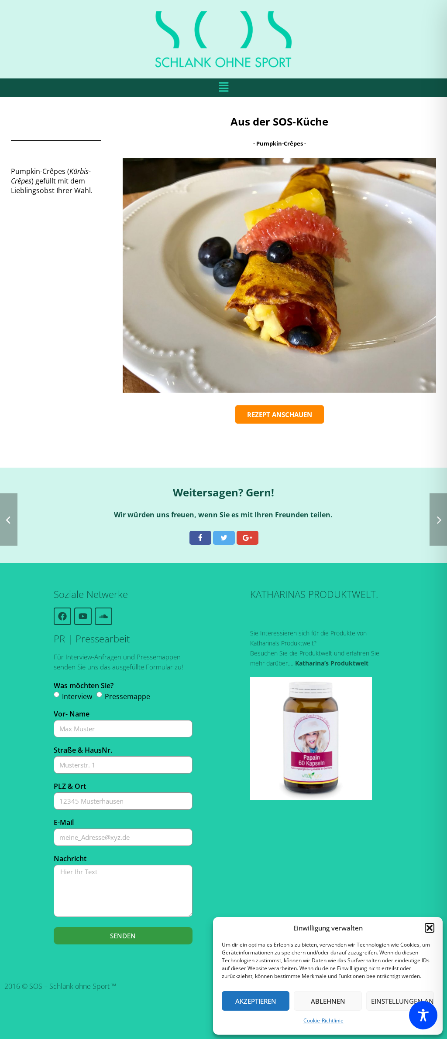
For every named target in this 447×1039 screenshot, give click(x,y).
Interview (77, 696)
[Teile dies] (200, 538)
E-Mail (64, 822)
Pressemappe (127, 696)
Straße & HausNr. (83, 750)
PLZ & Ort (70, 786)
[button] (429, 928)
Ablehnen (328, 1001)
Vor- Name (71, 714)
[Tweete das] (224, 538)
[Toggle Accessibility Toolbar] (423, 1015)
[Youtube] (83, 616)
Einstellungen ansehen (402, 1001)
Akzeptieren (255, 1001)
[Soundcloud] (103, 616)
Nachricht (70, 858)
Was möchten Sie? (83, 685)
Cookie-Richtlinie (323, 1020)
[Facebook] (62, 616)
